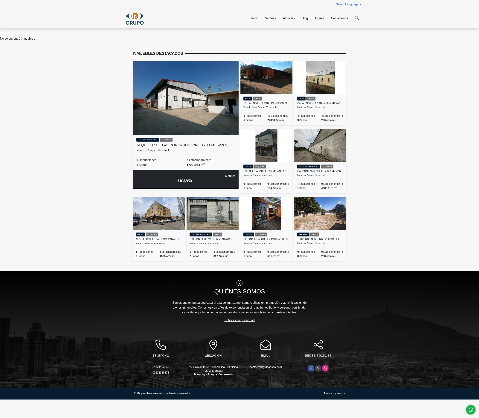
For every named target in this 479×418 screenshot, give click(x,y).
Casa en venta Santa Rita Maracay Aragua (320, 103)
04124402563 (160, 367)
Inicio (254, 18)
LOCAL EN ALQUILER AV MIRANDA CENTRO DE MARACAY (266, 171)
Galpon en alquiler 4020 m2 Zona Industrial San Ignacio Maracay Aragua (320, 171)
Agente (319, 18)
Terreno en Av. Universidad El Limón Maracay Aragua (320, 239)
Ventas (269, 18)
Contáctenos (339, 18)
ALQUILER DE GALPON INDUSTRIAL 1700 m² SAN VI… (184, 145)
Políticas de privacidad (240, 320)
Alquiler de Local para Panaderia (159, 239)
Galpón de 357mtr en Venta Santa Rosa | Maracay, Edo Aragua (213, 239)
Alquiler (288, 18)
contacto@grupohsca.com (266, 367)
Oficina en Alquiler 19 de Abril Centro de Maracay (266, 239)
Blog (305, 18)
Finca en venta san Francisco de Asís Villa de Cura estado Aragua (266, 103)
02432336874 (160, 372)
